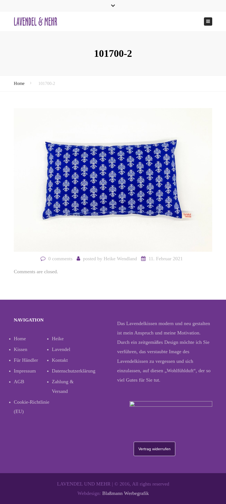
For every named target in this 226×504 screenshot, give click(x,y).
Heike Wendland (120, 258)
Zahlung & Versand (63, 386)
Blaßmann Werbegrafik (125, 493)
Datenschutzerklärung (71, 371)
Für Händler (26, 360)
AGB (19, 381)
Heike (58, 338)
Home (19, 83)
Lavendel (61, 349)
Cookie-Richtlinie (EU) (31, 406)
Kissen (20, 349)
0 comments (60, 258)
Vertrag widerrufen (154, 449)
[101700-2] (113, 179)
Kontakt (60, 360)
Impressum (25, 371)
